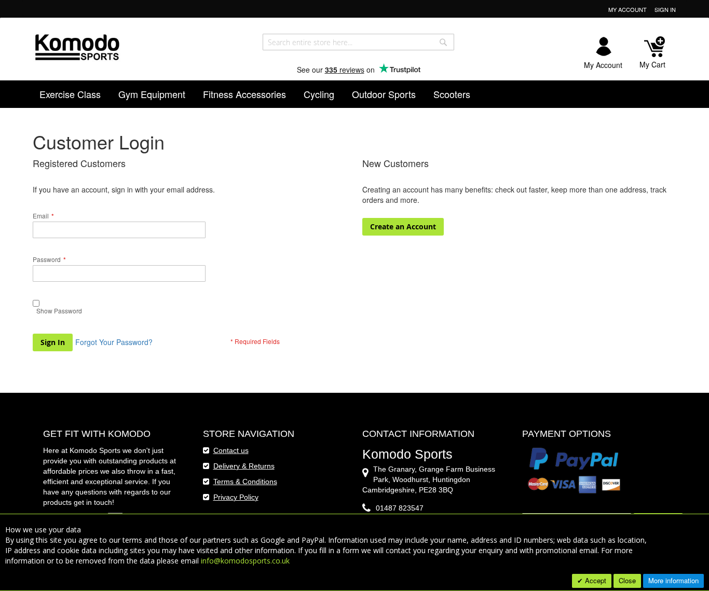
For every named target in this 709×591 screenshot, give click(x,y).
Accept (594, 580)
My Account (627, 9)
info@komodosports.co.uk (245, 561)
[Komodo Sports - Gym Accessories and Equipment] (77, 46)
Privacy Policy (235, 497)
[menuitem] (70, 94)
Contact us (231, 450)
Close (627, 580)
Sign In (665, 9)
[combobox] (358, 42)
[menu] (354, 94)
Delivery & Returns (244, 466)
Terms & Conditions (245, 481)
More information (673, 580)
